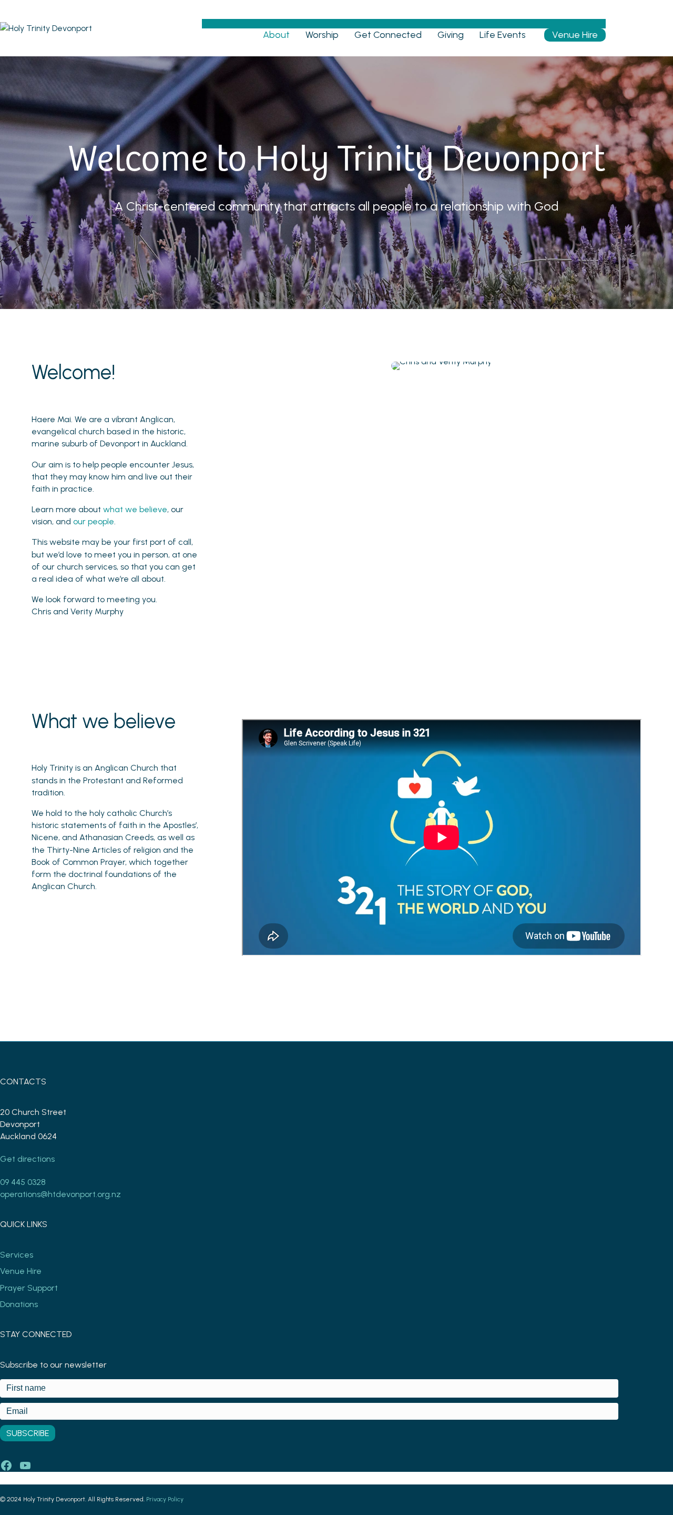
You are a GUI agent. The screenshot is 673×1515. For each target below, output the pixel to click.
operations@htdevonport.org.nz (60, 1194)
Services (16, 1255)
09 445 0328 (23, 1182)
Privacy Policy (164, 1499)
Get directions (27, 1159)
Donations (19, 1304)
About (276, 35)
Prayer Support (29, 1288)
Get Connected (388, 35)
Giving (450, 35)
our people (93, 521)
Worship (322, 35)
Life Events (503, 35)
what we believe (135, 509)
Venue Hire (575, 35)
